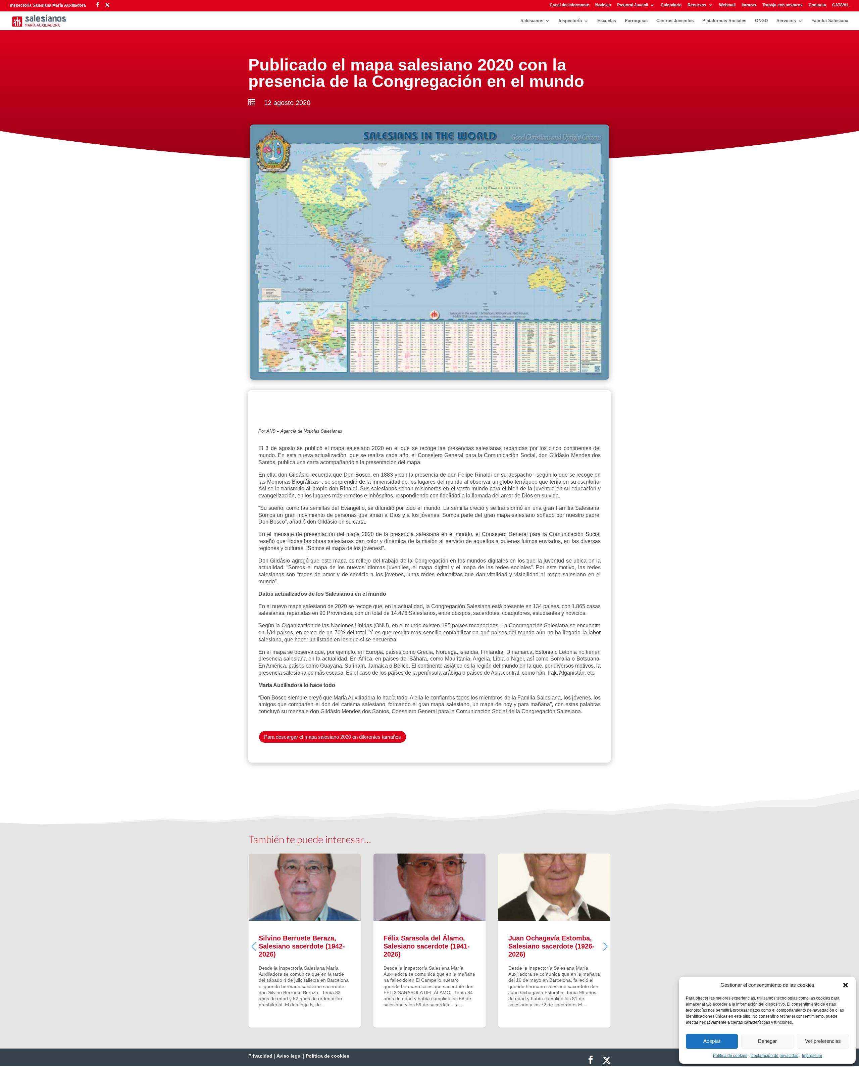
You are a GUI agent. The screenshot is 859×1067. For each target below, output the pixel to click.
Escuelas (606, 20)
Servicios (786, 20)
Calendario (671, 5)
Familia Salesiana (829, 20)
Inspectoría (570, 20)
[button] (845, 985)
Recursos (697, 5)
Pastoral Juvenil (632, 5)
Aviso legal (289, 1056)
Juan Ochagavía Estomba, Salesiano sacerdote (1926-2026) (522, 940)
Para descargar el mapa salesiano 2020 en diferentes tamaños (332, 737)
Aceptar (711, 1041)
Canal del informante (569, 5)
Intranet (749, 5)
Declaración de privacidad (775, 1055)
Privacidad (260, 1056)
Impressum (812, 1055)
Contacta (817, 5)
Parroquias (636, 20)
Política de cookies (730, 1055)
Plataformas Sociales (724, 20)
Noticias (603, 5)
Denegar (767, 1041)
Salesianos (531, 20)
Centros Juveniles (675, 20)
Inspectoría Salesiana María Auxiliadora (48, 5)
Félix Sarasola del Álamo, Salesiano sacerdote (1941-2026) (397, 940)
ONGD (761, 20)
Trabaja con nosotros (782, 5)
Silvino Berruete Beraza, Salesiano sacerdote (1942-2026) (272, 940)
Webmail (727, 5)
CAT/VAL (840, 5)
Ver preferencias (823, 1041)
